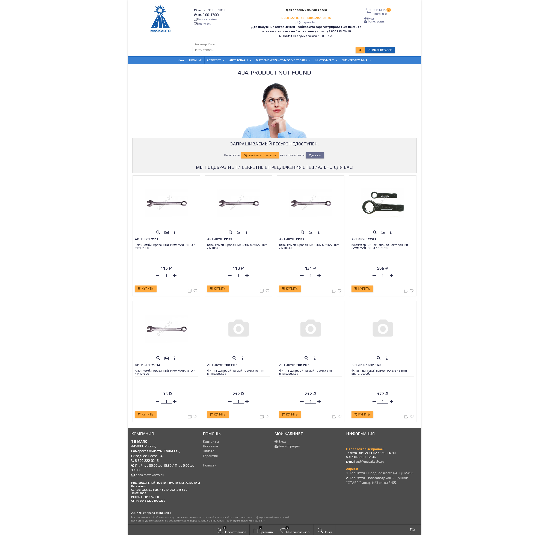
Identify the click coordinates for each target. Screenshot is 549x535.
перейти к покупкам (261, 155)
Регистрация (376, 21)
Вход (370, 18)
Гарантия (210, 456)
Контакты (204, 23)
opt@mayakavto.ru (306, 22)
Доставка (210, 446)
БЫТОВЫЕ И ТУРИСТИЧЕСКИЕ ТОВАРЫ (281, 60)
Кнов (181, 60)
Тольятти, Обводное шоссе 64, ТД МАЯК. (381, 473)
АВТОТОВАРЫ (238, 60)
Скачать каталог (380, 50)
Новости (209, 465)
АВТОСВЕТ (214, 60)
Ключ (211, 44)
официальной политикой (272, 517)
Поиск (316, 155)
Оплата (208, 451)
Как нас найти (207, 19)
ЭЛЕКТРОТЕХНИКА (354, 60)
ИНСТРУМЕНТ (324, 60)
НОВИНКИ (195, 60)
